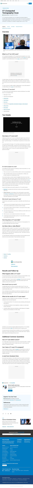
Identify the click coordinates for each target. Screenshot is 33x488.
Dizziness (5, 257)
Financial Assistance (5, 451)
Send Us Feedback (4, 478)
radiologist (19, 279)
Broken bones (6, 98)
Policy (16, 75)
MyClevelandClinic (26, 470)
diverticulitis (16, 103)
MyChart (13, 471)
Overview (8, 26)
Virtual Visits (4, 461)
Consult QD (13, 470)
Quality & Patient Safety (13, 451)
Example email (10, 388)
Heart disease (6, 100)
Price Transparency (4, 455)
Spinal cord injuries (7, 109)
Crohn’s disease (24, 103)
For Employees (12, 458)
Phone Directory (4, 458)
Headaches (5, 255)
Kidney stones (6, 105)
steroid (6, 193)
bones (18, 58)
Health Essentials (18, 470)
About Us (11, 448)
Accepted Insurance (5, 448)
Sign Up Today (4, 465)
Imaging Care (13, 264)
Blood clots (5, 102)
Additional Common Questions (6, 28)
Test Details (13, 26)
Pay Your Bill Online (4, 454)
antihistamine (11, 193)
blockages (20, 103)
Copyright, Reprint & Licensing (25, 478)
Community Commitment (13, 455)
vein (29, 179)
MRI (11, 328)
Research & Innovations (13, 454)
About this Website (9, 478)
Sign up (10, 390)
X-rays (24, 57)
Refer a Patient (4, 457)
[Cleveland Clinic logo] (5, 383)
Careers (11, 457)
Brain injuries (6, 107)
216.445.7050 (21, 432)
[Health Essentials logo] (12, 383)
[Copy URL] (16, 125)
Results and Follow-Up (19, 26)
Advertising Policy (14, 478)
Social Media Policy (19, 478)
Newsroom (22, 470)
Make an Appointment (14, 266)
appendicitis (12, 103)
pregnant (17, 349)
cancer (12, 86)
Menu (30, 3)
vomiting (9, 254)
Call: (4, 482)
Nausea (5, 254)
